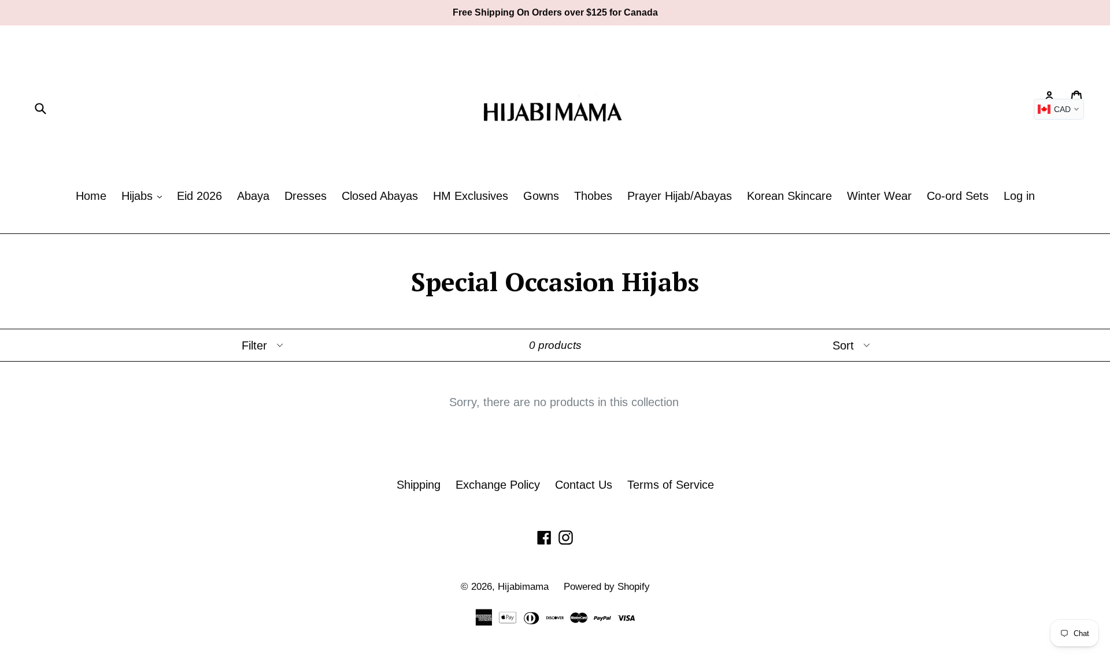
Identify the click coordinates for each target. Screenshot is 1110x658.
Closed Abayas (380, 195)
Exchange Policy (498, 484)
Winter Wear (879, 195)
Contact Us (583, 484)
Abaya (253, 195)
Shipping (419, 484)
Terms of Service (670, 484)
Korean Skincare (789, 195)
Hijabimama (523, 586)
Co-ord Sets (958, 195)
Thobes (593, 195)
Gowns (541, 195)
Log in (1019, 195)
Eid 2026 (199, 195)
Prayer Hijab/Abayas (679, 195)
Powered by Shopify (607, 586)
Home (91, 195)
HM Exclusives (470, 195)
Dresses (305, 195)
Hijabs (138, 195)
